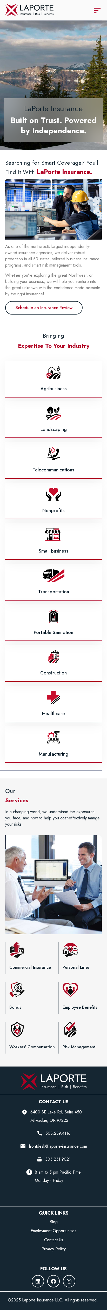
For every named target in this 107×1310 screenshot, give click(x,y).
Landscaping (54, 429)
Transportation (53, 591)
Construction (53, 673)
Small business (53, 551)
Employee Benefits (80, 1007)
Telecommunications (53, 469)
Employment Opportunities (53, 1231)
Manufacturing (53, 754)
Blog (54, 1221)
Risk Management (79, 1047)
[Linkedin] (38, 1281)
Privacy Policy (54, 1249)
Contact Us (53, 1240)
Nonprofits (53, 510)
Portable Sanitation (53, 632)
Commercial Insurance (30, 967)
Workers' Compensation (32, 1047)
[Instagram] (69, 1281)
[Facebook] (53, 1281)
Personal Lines (76, 967)
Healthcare (53, 713)
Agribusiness (54, 388)
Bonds (15, 1007)
